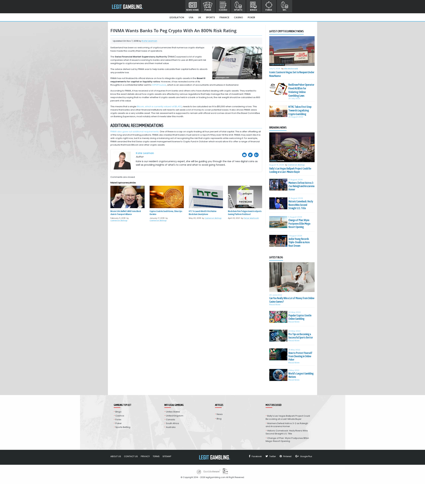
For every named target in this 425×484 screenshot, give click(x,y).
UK (199, 17)
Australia (170, 427)
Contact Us (131, 456)
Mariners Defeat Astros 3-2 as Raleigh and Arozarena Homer (301, 186)
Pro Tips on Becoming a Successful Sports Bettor (300, 336)
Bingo (253, 9)
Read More (274, 304)
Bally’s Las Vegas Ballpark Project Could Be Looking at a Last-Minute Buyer (290, 170)
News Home (192, 9)
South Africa (172, 423)
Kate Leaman (149, 40)
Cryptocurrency (277, 64)
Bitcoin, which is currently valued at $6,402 (159, 106)
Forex (268, 9)
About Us (115, 456)
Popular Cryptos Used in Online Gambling (299, 317)
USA (191, 17)
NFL (284, 9)
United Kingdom (174, 415)
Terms (156, 456)
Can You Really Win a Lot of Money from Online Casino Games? (291, 300)
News (220, 414)
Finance (224, 17)
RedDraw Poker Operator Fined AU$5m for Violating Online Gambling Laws (301, 90)
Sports (238, 9)
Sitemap (167, 456)
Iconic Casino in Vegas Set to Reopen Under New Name (291, 74)
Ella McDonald (291, 69)
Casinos (119, 415)
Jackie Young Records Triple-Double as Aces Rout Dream (299, 242)
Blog (219, 418)
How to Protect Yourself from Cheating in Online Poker (300, 356)
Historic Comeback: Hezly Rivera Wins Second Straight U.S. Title (300, 205)
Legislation (177, 17)
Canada (170, 419)
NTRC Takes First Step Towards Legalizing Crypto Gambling (299, 110)
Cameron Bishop (118, 220)
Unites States (173, 411)
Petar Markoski (251, 218)
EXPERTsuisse (159, 84)
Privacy (145, 456)
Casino (223, 9)
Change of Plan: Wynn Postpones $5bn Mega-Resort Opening (299, 223)
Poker (207, 9)
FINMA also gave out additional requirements (134, 131)
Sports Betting (122, 427)
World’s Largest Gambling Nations (301, 375)
